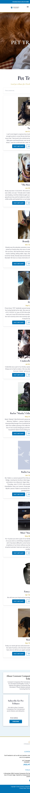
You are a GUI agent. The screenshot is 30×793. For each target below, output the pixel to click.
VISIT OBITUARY (19, 146)
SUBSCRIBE (15, 721)
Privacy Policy (22, 788)
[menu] (27, 6)
